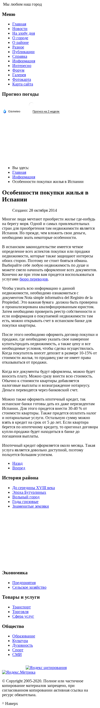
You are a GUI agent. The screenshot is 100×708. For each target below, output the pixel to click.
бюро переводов (33, 279)
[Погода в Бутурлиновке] (31, 107)
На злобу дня (23, 33)
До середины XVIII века (33, 488)
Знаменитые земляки (30, 506)
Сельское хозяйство (29, 587)
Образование (23, 636)
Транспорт (21, 607)
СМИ (17, 654)
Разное (18, 47)
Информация (23, 61)
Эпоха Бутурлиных (29, 492)
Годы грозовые (25, 501)
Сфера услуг (23, 616)
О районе (20, 42)
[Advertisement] (50, 538)
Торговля (20, 611)
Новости (19, 28)
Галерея (19, 75)
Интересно (21, 65)
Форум (18, 70)
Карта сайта (22, 84)
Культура (20, 640)
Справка (19, 56)
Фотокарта (21, 79)
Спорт (17, 650)
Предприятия (24, 582)
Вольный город (25, 497)
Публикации (23, 52)
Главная (19, 24)
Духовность (22, 645)
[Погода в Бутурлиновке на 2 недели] (46, 111)
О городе (20, 38)
